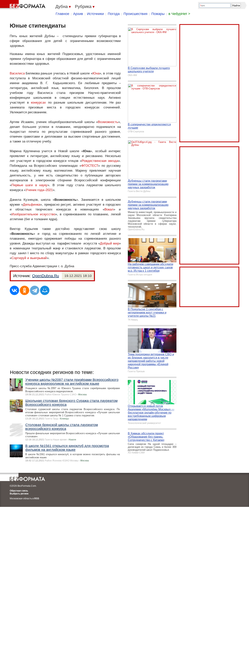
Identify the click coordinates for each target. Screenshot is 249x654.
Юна (96, 73)
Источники (95, 14)
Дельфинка (31, 204)
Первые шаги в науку (29, 185)
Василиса (17, 73)
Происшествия (135, 14)
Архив (78, 14)
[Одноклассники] (24, 290)
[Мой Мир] (44, 290)
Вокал (108, 209)
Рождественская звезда (100, 161)
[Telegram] (34, 290)
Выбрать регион (19, 493)
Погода (114, 14)
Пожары (158, 14)
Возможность (108, 122)
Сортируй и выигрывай (29, 258)
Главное (62, 14)
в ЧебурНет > (179, 14)
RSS (36, 498)
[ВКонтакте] (14, 290)
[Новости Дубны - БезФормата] (23, 5)
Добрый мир (109, 243)
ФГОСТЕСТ (89, 166)
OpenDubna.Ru (45, 276)
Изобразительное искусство (33, 214)
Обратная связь (19, 490)
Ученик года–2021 (39, 190)
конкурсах (38, 102)
